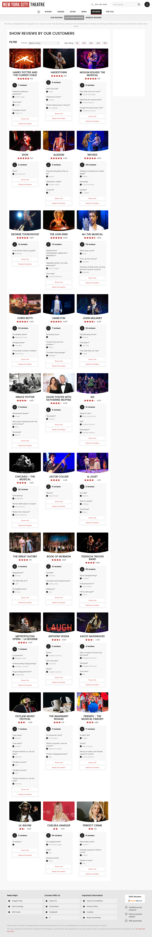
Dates (73, 11)
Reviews (96, 11)
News (84, 11)
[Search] (139, 4)
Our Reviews (57, 17)
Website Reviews (93, 17)
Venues (60, 11)
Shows (48, 11)
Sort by (24, 43)
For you (110, 11)
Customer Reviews (74, 17)
